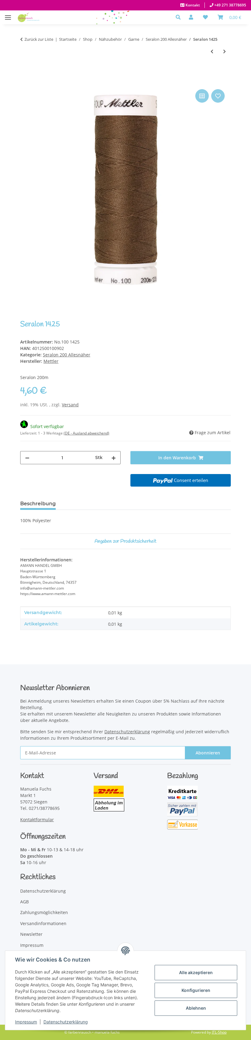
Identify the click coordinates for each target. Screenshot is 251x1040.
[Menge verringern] (27, 457)
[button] (180, 17)
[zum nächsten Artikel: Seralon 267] (224, 51)
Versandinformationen (43, 923)
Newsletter (31, 934)
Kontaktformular (37, 819)
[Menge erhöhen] (113, 457)
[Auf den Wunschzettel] (218, 96)
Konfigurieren (196, 990)
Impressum (26, 1021)
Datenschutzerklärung (65, 1021)
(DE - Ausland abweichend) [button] (86, 433)
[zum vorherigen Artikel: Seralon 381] (212, 51)
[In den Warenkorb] (25, 81)
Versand (70, 405)
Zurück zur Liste (38, 39)
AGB (24, 902)
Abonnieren (208, 753)
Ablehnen (196, 1008)
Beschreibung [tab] (38, 504)
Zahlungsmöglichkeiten (44, 912)
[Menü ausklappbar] (8, 14)
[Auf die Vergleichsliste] (202, 96)
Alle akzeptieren (196, 972)
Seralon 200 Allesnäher (66, 355)
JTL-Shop (219, 1032)
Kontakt (192, 5)
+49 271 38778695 (229, 5)
